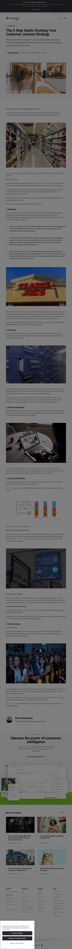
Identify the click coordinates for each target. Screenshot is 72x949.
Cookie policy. (6, 929)
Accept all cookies (17, 933)
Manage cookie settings (17, 943)
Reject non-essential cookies (17, 938)
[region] (17, 935)
